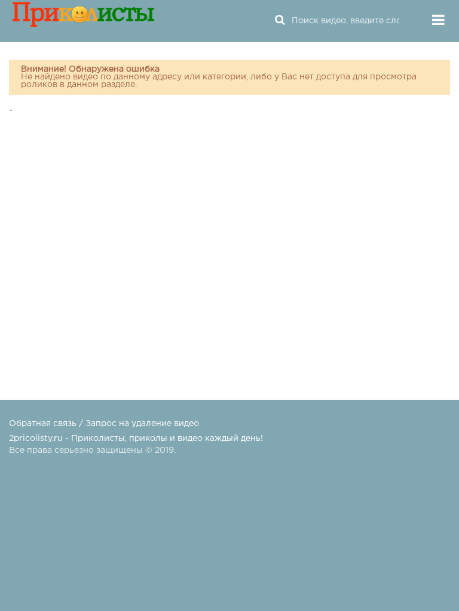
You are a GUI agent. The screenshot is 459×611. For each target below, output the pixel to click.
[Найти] (280, 21)
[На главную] (83, 21)
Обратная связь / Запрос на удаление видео (104, 423)
